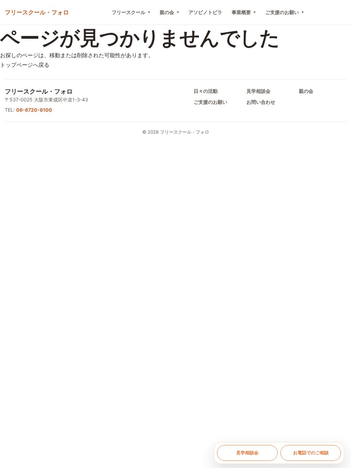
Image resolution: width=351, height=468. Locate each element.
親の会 (167, 12)
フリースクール (128, 12)
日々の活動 (206, 91)
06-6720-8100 (34, 110)
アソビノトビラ (205, 12)
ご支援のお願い (282, 12)
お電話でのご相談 (311, 452)
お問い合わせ (260, 102)
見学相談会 (258, 91)
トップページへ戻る (24, 64)
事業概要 (241, 12)
